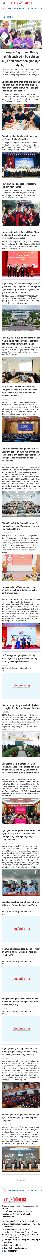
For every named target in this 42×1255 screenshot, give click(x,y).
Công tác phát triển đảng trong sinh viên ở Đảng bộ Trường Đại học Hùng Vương (20, 903)
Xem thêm (21, 1180)
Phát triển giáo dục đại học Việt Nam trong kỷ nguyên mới (19, 185)
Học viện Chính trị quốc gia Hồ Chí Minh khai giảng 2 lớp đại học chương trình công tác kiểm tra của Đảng (20, 235)
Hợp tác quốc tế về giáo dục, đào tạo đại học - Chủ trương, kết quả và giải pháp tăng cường (20, 1117)
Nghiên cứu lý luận (16, 8)
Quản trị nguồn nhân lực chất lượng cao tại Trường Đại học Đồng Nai (20, 137)
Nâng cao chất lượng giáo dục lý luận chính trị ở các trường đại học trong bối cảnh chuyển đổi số (19, 590)
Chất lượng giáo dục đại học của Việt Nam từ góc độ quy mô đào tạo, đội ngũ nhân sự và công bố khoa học (20, 658)
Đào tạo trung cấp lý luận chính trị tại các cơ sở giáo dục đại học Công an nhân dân (21, 707)
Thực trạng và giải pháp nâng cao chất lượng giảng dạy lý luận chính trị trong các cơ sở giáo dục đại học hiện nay (19, 1051)
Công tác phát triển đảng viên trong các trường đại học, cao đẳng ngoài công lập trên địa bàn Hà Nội (20, 526)
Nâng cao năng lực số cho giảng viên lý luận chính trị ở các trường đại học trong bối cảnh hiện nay (20, 1001)
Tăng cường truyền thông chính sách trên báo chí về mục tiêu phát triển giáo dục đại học (21, 58)
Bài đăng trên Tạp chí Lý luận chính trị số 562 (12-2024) (20, 912)
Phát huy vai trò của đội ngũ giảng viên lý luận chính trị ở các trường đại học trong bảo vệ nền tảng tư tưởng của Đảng (21, 340)
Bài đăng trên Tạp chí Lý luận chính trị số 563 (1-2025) (19, 669)
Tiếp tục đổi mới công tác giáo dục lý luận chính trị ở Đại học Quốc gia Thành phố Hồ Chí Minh (21, 951)
